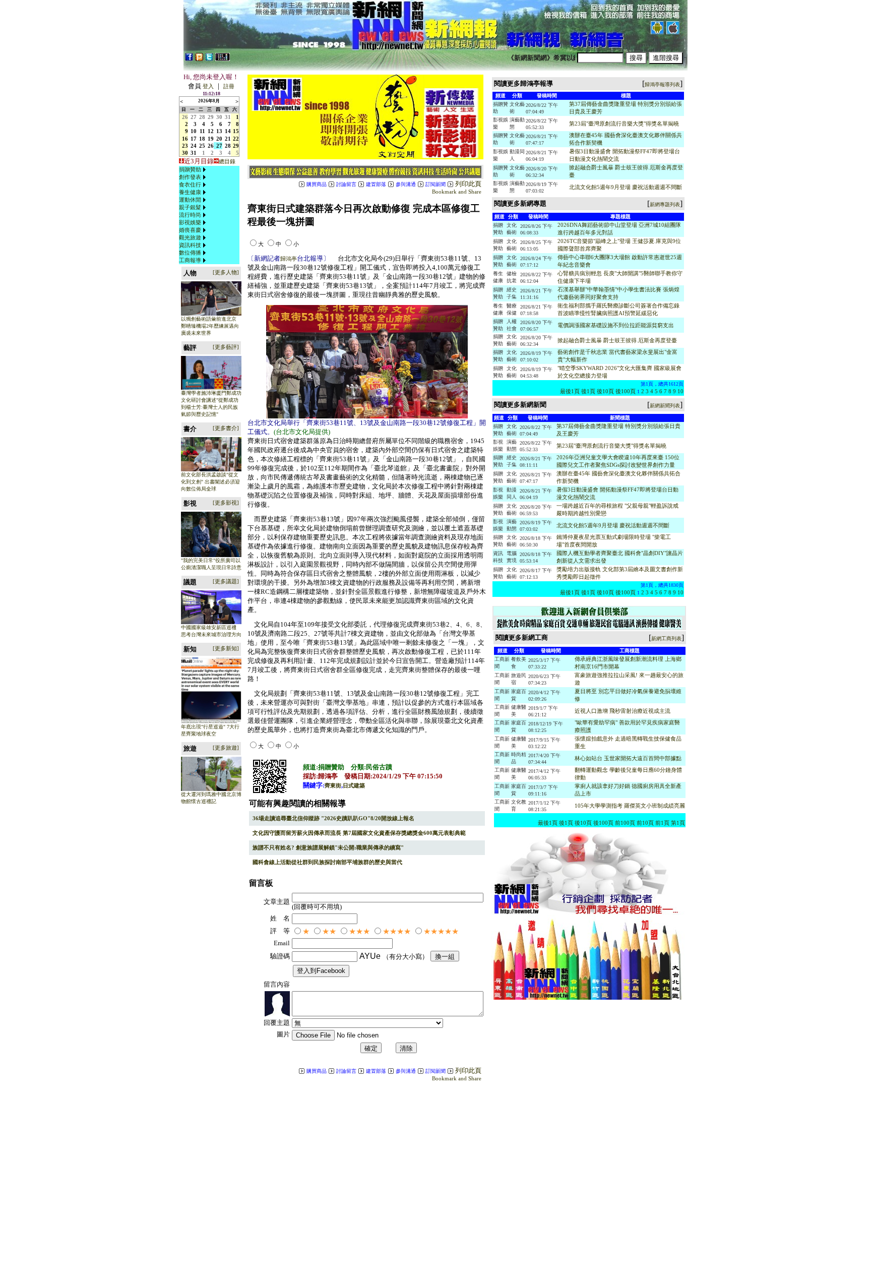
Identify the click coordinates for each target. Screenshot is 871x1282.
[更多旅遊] (226, 748)
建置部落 (376, 184)
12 (211, 131)
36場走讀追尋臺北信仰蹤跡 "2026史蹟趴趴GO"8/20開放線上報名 (333, 818)
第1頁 (678, 823)
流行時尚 (190, 215)
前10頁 (645, 823)
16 (185, 139)
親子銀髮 (190, 207)
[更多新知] (226, 648)
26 (185, 117)
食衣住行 (190, 184)
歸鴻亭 (288, 259)
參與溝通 (406, 184)
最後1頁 (570, 391)
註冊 (228, 86)
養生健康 (190, 192)
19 (211, 139)
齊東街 (333, 785)
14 (228, 131)
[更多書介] (226, 428)
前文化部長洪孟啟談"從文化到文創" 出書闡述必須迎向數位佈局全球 (210, 482)
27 (194, 117)
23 (185, 146)
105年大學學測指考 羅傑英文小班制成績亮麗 (630, 806)
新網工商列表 (666, 638)
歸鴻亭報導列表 (662, 84)
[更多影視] (226, 503)
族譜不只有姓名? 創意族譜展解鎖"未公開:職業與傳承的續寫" (328, 847)
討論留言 (346, 184)
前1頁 (662, 823)
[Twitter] (209, 59)
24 (194, 146)
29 (211, 117)
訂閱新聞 (435, 184)
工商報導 (190, 260)
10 (194, 131)
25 (202, 146)
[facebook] (189, 59)
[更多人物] (226, 272)
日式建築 (354, 785)
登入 (208, 86)
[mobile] (222, 59)
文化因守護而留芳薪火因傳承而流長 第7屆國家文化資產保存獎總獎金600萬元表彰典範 (359, 833)
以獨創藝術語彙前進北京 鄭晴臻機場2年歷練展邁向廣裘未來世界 (210, 326)
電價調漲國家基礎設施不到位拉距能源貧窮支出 (615, 325)
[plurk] (199, 59)
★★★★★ (441, 931)
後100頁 (625, 391)
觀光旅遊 (190, 237)
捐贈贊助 (190, 169)
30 (219, 117)
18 (202, 139)
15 (236, 131)
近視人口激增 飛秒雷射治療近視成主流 (622, 711)
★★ (329, 931)
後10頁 (605, 391)
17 (194, 139)
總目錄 (227, 161)
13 (219, 131)
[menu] (193, 215)
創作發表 (190, 177)
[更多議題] (226, 581)
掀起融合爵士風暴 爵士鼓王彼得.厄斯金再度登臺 (617, 340)
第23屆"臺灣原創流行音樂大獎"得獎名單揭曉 (624, 123)
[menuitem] (193, 169)
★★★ (359, 931)
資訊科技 (190, 245)
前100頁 (625, 823)
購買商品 (316, 184)
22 (236, 139)
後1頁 (588, 391)
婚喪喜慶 (190, 230)
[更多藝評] (226, 347)
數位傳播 (190, 253)
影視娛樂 (190, 222)
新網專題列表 (665, 204)
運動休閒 (190, 200)
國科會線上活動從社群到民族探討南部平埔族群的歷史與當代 (327, 862)
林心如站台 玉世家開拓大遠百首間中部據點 (628, 758)
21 (228, 139)
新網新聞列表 (665, 405)
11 (202, 131)
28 (202, 117)
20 (219, 139)
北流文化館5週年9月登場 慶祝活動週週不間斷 (625, 187)
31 (228, 117)
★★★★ (397, 931)
